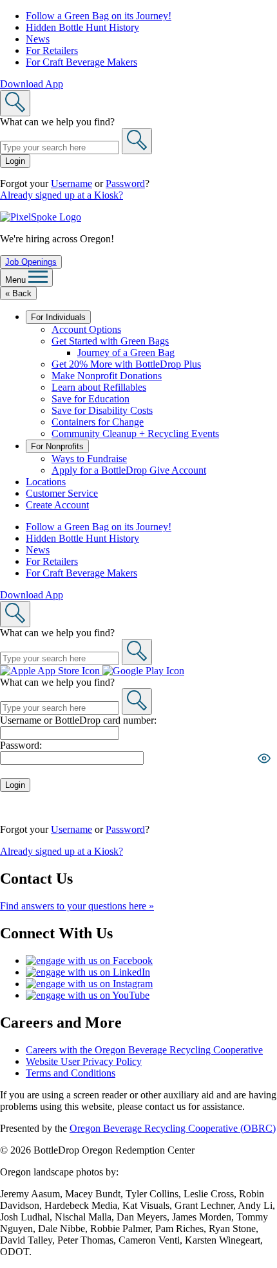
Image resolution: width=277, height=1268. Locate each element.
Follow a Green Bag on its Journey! (98, 15)
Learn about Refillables (99, 387)
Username (71, 183)
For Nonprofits (57, 446)
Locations (46, 481)
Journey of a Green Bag (126, 352)
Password (125, 183)
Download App (31, 83)
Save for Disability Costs (102, 410)
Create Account (57, 504)
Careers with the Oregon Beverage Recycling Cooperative (144, 1049)
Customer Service (62, 493)
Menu (16, 280)
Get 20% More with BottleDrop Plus (126, 364)
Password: (21, 745)
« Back (18, 293)
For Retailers (52, 50)
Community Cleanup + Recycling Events (135, 433)
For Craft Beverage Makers (81, 62)
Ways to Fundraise (89, 458)
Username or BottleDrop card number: (78, 720)
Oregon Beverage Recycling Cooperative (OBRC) (173, 1128)
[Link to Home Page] (40, 216)
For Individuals (58, 317)
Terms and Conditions (70, 1072)
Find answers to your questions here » (77, 905)
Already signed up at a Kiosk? (61, 195)
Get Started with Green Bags (110, 340)
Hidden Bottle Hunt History (82, 27)
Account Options (86, 329)
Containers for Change (98, 421)
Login (15, 161)
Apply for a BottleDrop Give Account (129, 470)
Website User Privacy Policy (84, 1061)
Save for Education (90, 398)
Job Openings (31, 262)
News (38, 38)
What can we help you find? (57, 121)
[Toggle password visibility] (264, 758)
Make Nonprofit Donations (107, 375)
